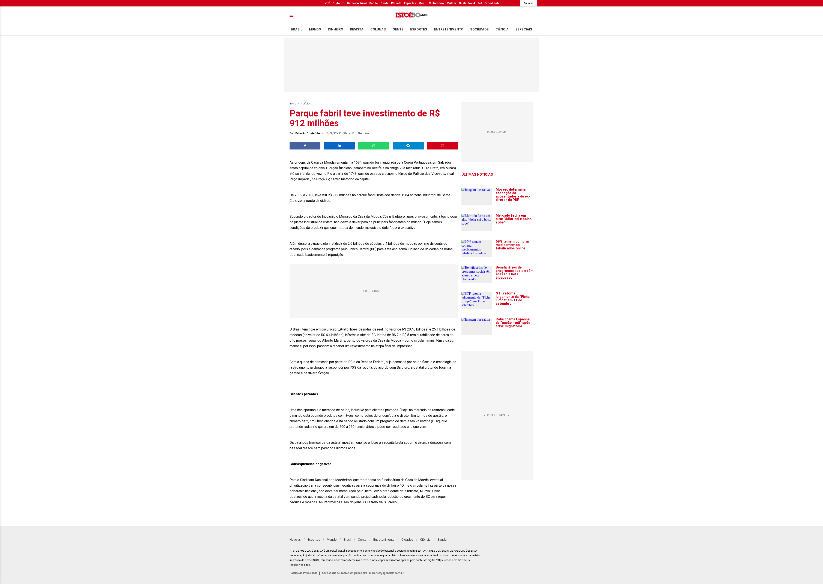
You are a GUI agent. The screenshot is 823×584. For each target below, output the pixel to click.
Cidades (407, 539)
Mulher (452, 3)
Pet (480, 3)
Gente (384, 3)
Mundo (315, 29)
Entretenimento (448, 29)
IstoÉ (326, 3)
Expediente (492, 3)
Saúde (373, 3)
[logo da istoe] (411, 15)
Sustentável (467, 3)
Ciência (502, 29)
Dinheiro (338, 3)
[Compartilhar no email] (442, 145)
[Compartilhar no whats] (373, 145)
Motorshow (436, 3)
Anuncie (529, 3)
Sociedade (479, 29)
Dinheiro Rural (357, 3)
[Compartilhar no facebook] (305, 145)
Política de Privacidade (303, 573)
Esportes (410, 3)
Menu (422, 3)
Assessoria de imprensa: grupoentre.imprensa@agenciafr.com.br (363, 573)
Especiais (523, 29)
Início (293, 103)
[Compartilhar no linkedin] (339, 145)
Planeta (396, 3)
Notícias (306, 103)
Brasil (296, 29)
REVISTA (356, 29)
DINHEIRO (335, 29)
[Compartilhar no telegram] (408, 145)
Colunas (378, 29)
